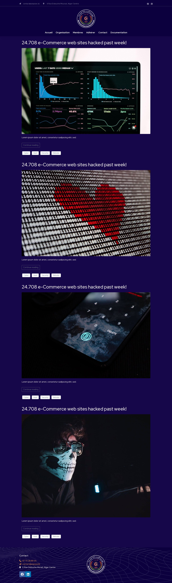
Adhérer (90, 32)
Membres (78, 32)
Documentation (119, 32)
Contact (102, 32)
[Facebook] (148, 4)
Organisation (63, 32)
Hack (35, 153)
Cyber (26, 153)
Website (56, 153)
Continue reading (30, 145)
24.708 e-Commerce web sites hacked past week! (74, 42)
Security (45, 153)
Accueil (48, 32)
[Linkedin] (152, 4)
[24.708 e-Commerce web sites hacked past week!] (86, 91)
